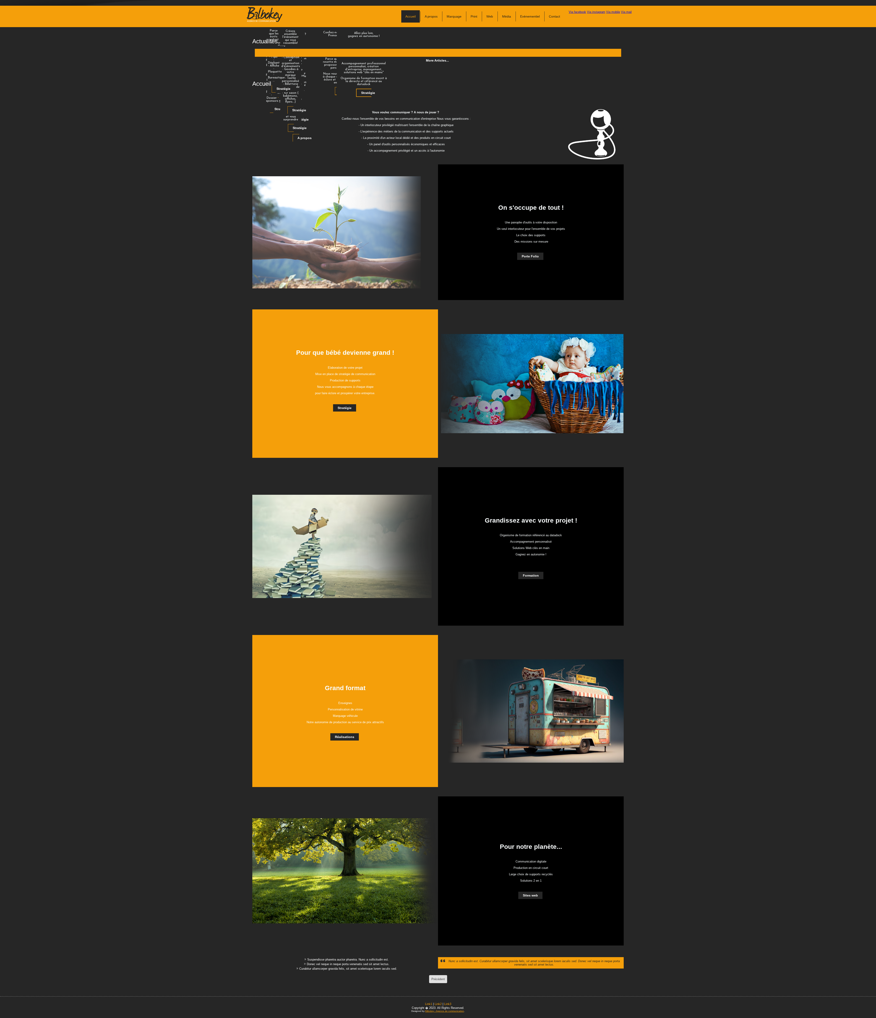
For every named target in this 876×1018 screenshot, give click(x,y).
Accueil (410, 16)
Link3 (447, 1004)
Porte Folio (530, 256)
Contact (554, 16)
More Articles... (437, 60)
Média (506, 16)
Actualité (438, 52)
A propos (431, 16)
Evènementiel (530, 16)
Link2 (438, 1004)
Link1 (428, 1004)
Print (474, 16)
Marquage (454, 16)
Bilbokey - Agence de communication (444, 1011)
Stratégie (345, 408)
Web (489, 16)
